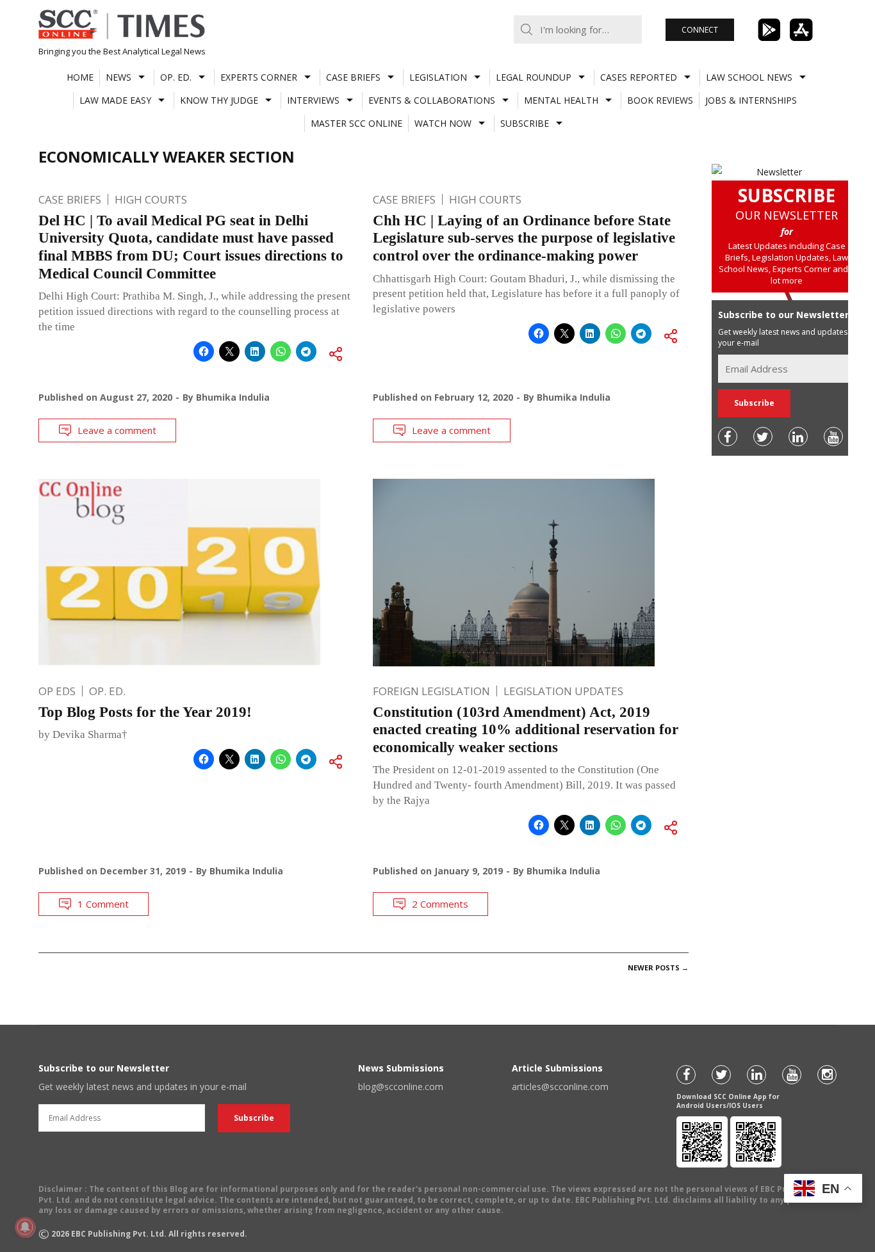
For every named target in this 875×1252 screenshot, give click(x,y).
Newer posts (658, 967)
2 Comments (440, 903)
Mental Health (561, 100)
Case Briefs (353, 77)
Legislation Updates (563, 691)
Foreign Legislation (431, 691)
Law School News (749, 77)
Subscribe (524, 123)
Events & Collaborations (431, 100)
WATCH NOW (442, 123)
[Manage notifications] (25, 1227)
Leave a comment (117, 430)
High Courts (151, 199)
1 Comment (103, 903)
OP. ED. (176, 77)
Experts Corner (258, 77)
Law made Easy (115, 100)
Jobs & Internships (751, 100)
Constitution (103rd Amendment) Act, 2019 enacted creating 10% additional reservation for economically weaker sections (525, 729)
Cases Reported (638, 77)
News (118, 77)
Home (80, 77)
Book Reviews (660, 100)
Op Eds (57, 691)
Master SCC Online (356, 123)
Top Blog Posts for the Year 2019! (145, 712)
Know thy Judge (219, 100)
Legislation (438, 77)
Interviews (313, 100)
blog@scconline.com (400, 1086)
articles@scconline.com (560, 1086)
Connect (700, 29)
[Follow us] (727, 436)
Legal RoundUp (533, 77)
